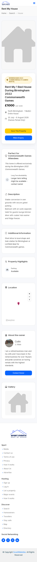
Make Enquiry (18, 138)
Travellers (8, 516)
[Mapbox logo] (10, 320)
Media (6, 449)
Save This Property (18, 131)
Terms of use (9, 457)
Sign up (7, 483)
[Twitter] (3, 540)
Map (5, 524)
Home (4, 13)
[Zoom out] (29, 296)
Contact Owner (18, 373)
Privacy (7, 461)
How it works (9, 465)
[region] (18, 306)
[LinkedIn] (12, 540)
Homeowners (9, 513)
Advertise (8, 472)
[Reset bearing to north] (29, 299)
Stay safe (8, 520)
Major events (9, 494)
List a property (10, 491)
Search (12, 13)
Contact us (8, 453)
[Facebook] (8, 540)
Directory (7, 528)
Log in (6, 487)
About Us (7, 469)
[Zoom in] (29, 293)
